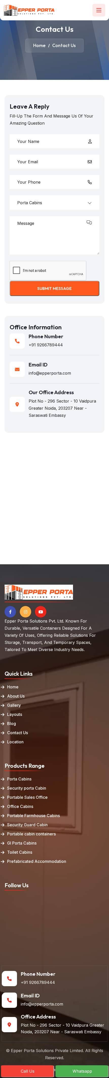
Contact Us (17, 732)
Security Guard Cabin (27, 824)
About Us (16, 696)
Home (13, 686)
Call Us (27, 1071)
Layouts (14, 714)
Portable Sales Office (27, 797)
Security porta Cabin (26, 788)
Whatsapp (82, 1071)
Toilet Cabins (19, 852)
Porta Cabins (19, 778)
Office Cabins (20, 806)
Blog (11, 723)
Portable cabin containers (31, 833)
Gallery (14, 705)
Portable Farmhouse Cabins (33, 815)
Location (15, 741)
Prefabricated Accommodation (36, 861)
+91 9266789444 (46, 344)
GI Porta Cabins (22, 843)
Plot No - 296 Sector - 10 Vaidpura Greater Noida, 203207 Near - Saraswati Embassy (62, 1028)
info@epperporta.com (50, 373)
